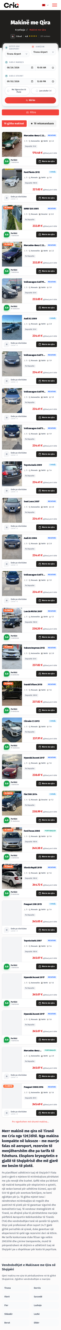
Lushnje (38, 1305)
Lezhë (37, 1314)
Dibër (36, 1322)
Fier (6, 1305)
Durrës (37, 1288)
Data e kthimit (16, 76)
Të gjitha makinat (14, 123)
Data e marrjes (16, 62)
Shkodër (8, 1314)
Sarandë (38, 1296)
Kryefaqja (20, 29)
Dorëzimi (40, 47)
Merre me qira (48, 161)
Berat (7, 1322)
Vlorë (7, 1296)
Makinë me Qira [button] (37, 29)
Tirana (7, 1288)
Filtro (33, 112)
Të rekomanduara (44, 123)
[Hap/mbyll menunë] (54, 5)
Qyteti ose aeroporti (14, 47)
